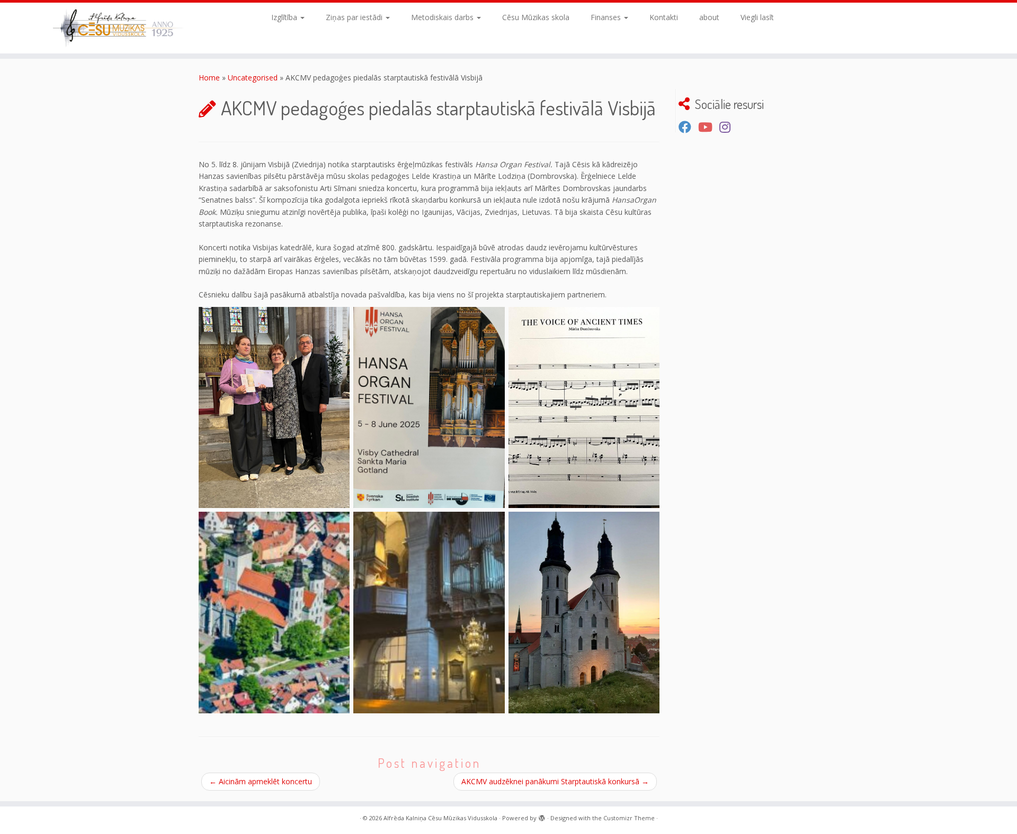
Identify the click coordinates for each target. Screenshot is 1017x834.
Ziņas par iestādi (355, 17)
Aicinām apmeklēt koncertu (260, 781)
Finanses (607, 17)
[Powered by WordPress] (542, 816)
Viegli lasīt (757, 17)
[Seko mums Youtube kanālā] (708, 127)
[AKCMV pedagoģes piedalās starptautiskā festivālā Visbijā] (274, 407)
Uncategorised (253, 77)
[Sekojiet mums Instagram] (728, 127)
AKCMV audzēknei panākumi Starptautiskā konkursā (555, 781)
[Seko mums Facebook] (688, 127)
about (709, 17)
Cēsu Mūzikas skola (535, 17)
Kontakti (663, 17)
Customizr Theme (629, 818)
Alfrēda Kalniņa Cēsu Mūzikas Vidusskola (440, 818)
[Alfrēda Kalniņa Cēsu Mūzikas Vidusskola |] (117, 28)
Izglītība (285, 17)
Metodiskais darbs (443, 17)
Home (209, 77)
